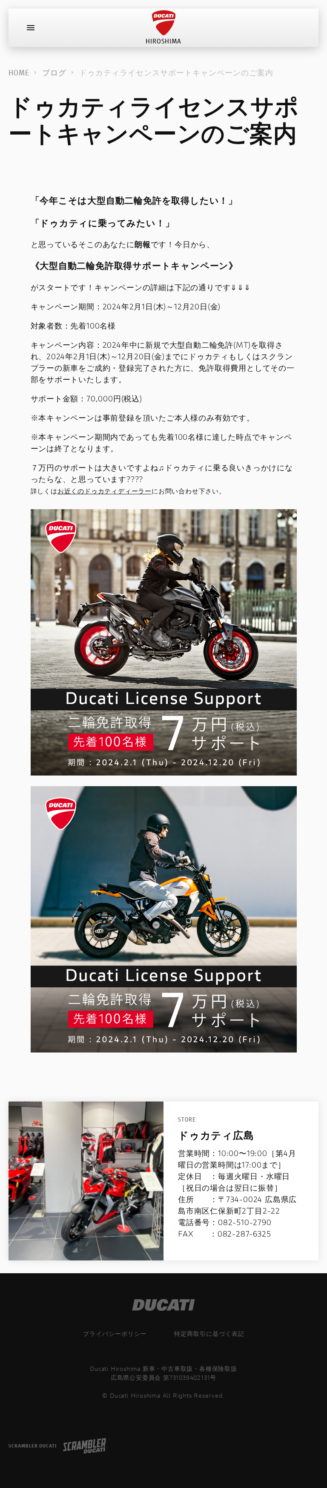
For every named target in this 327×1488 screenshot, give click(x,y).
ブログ (54, 72)
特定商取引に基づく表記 (209, 1333)
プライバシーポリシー (115, 1333)
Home (19, 72)
